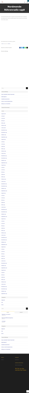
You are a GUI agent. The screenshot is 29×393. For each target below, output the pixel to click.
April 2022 (3, 228)
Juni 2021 (3, 251)
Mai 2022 (3, 225)
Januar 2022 (4, 235)
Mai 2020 (3, 274)
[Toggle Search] (24, 2)
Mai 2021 (3, 253)
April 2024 (3, 174)
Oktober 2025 (4, 134)
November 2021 (4, 239)
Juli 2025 (3, 141)
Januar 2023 (4, 207)
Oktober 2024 (4, 160)
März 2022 (3, 230)
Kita (2, 302)
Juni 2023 (3, 197)
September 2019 (4, 293)
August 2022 (4, 218)
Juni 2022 (3, 223)
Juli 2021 (3, 249)
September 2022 (4, 216)
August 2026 (4, 113)
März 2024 (3, 176)
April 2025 (3, 146)
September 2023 (4, 190)
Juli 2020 (3, 272)
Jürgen (2, 43)
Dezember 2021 (4, 237)
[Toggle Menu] (27, 2)
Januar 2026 (4, 127)
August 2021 (4, 246)
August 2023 (4, 193)
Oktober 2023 (4, 188)
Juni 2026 (3, 118)
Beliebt (8, 312)
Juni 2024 (3, 169)
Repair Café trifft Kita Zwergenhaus (7, 317)
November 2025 (4, 132)
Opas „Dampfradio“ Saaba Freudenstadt (8, 94)
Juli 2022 (3, 221)
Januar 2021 (3, 260)
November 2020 (4, 263)
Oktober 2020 (4, 265)
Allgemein (9, 43)
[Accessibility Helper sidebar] (28, 1)
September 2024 (4, 162)
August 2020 (4, 270)
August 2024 (4, 165)
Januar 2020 (4, 284)
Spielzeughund (4, 96)
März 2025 (3, 148)
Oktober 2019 (4, 291)
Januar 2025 (4, 153)
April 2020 (3, 277)
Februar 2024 (4, 179)
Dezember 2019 (4, 286)
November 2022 (4, 211)
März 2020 (3, 279)
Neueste (21, 312)
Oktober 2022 (4, 214)
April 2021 (3, 256)
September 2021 (4, 244)
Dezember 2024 (4, 155)
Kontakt (2, 359)
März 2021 (3, 258)
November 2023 (4, 186)
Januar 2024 (4, 181)
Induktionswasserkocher (6, 344)
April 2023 (3, 202)
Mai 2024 (3, 172)
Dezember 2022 (4, 209)
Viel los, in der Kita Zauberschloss (7, 101)
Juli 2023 (3, 195)
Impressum (17, 359)
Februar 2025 (4, 151)
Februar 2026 (4, 125)
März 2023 (3, 204)
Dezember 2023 (4, 183)
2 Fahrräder (3, 321)
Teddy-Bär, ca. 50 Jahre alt (6, 314)
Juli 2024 (3, 167)
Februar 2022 (4, 232)
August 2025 (4, 139)
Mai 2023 (3, 200)
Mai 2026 (3, 120)
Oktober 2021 (4, 242)
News (2, 304)
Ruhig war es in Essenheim (6, 103)
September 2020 (4, 267)
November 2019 (4, 288)
